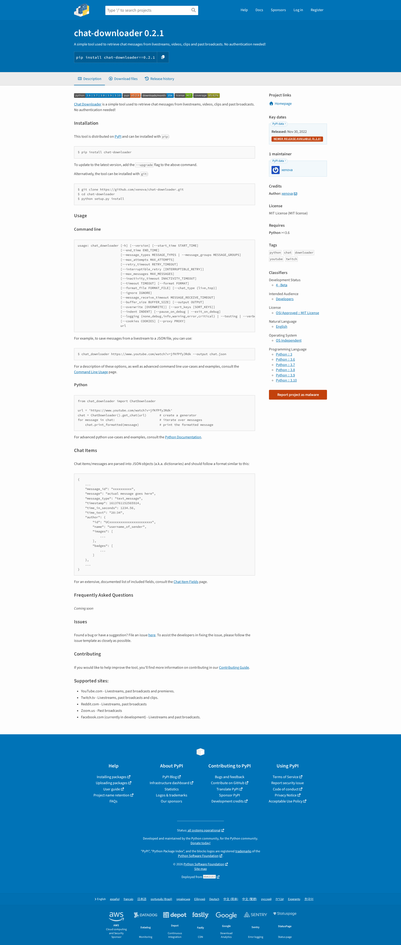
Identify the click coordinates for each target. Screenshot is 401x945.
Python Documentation (183, 437)
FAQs (113, 801)
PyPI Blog (169, 777)
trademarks (243, 851)
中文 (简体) (230, 899)
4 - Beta (281, 285)
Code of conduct (285, 789)
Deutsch (214, 899)
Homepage (283, 103)
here (151, 635)
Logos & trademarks (171, 795)
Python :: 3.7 (285, 364)
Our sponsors (171, 801)
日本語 (141, 899)
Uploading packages (111, 783)
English (281, 326)
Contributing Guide (234, 667)
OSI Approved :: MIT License (297, 312)
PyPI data (278, 124)
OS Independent (288, 340)
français (128, 899)
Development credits (227, 801)
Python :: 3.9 (285, 375)
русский (266, 899)
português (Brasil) (161, 899)
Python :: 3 (284, 354)
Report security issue (287, 783)
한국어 (309, 899)
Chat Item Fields (186, 581)
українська (183, 899)
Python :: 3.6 (285, 359)
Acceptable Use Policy (285, 801)
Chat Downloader (87, 104)
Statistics (172, 789)
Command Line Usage (91, 372)
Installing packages (111, 777)
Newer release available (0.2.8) (297, 139)
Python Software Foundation (198, 855)
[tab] (89, 78)
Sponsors (278, 10)
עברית (280, 899)
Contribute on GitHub (227, 783)
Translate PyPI (228, 789)
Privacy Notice (286, 795)
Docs (259, 10)
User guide (111, 789)
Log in (298, 10)
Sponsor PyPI (229, 795)
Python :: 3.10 (286, 380)
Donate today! (200, 843)
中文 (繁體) (249, 899)
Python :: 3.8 (285, 369)
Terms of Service (285, 777)
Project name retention (111, 795)
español (115, 899)
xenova (287, 193)
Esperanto (294, 899)
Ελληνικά (199, 899)
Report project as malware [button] (298, 394)
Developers (285, 299)
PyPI (118, 136)
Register (317, 10)
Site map (200, 868)
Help (244, 10)
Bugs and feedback (229, 777)
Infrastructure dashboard (169, 783)
